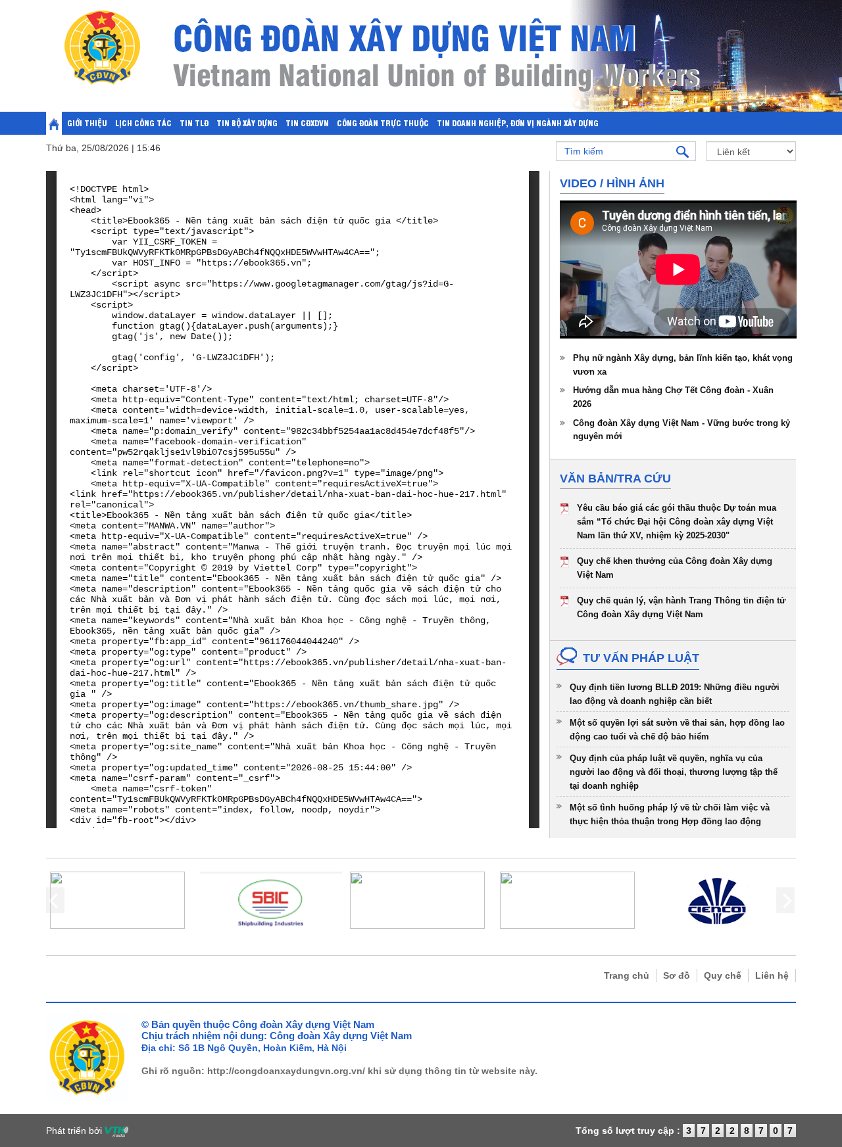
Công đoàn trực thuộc (383, 122)
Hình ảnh (635, 183)
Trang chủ (626, 975)
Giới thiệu (87, 122)
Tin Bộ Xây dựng (247, 122)
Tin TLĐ (194, 122)
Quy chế (722, 975)
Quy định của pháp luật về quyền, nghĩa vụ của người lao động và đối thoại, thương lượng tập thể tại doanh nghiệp (674, 771)
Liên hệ (772, 975)
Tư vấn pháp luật (641, 658)
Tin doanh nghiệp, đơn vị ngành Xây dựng (518, 122)
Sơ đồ (676, 975)
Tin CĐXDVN (307, 122)
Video (578, 183)
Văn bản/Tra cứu (615, 478)
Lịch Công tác (143, 122)
